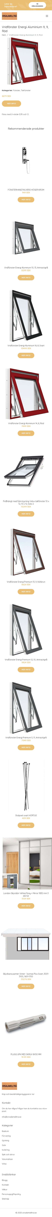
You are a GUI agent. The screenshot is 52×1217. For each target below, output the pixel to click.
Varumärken (7, 1159)
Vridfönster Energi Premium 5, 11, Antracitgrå (26, 737)
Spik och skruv (8, 1154)
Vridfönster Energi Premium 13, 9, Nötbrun (26, 582)
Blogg (4, 1180)
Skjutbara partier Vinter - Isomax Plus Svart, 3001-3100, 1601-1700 (26, 975)
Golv (4, 1145)
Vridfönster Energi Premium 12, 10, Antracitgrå (26, 659)
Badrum (5, 1131)
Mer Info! (11, 103)
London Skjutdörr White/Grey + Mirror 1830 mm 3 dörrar (26, 894)
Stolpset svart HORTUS (26, 815)
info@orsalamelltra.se (11, 1117)
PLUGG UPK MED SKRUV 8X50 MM (26, 1054)
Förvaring (6, 1136)
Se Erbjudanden (37, 5)
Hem (4, 35)
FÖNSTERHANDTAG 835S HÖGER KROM (26, 190)
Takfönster (26, 90)
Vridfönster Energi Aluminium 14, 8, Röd (26, 423)
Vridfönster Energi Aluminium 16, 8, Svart (26, 345)
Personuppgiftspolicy (11, 1194)
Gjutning (5, 1140)
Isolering (5, 1150)
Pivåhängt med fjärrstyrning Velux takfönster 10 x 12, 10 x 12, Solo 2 (26, 502)
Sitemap (5, 1199)
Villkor (4, 1189)
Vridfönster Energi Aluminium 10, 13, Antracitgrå (26, 267)
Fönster (16, 90)
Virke (4, 1164)
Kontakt (5, 1185)
